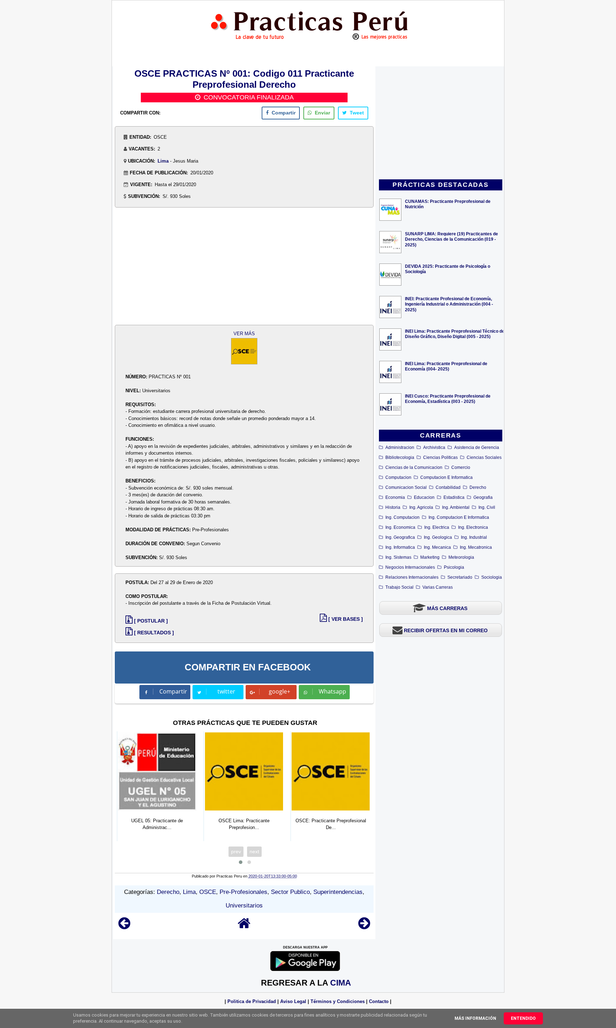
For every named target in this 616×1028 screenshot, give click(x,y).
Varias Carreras (437, 587)
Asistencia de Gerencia (476, 447)
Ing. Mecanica (437, 547)
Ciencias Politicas (440, 457)
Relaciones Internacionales (411, 577)
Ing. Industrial (474, 537)
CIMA (340, 982)
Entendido (523, 1018)
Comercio (460, 467)
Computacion (398, 477)
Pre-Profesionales (243, 892)
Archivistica (434, 447)
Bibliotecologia (399, 457)
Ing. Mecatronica (476, 547)
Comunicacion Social (406, 487)
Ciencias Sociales (484, 457)
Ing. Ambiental (455, 507)
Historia (392, 507)
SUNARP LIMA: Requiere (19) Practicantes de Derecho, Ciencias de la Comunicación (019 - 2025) (451, 239)
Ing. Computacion (402, 517)
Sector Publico (290, 892)
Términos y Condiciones (337, 1001)
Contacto (379, 1001)
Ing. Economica (400, 527)
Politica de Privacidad (251, 1001)
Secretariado (459, 577)
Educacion (424, 497)
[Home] (244, 926)
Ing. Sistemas (398, 557)
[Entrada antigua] (364, 926)
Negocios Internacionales (410, 567)
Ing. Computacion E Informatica (458, 517)
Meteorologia (461, 557)
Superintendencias (338, 892)
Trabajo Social (399, 587)
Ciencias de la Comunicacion (413, 467)
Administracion (399, 447)
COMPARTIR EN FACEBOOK (248, 667)
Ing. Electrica (436, 527)
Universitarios (244, 905)
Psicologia (454, 567)
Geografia (483, 497)
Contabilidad (448, 487)
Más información (475, 1018)
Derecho (477, 487)
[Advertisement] (440, 123)
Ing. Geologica (438, 537)
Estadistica (453, 497)
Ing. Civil (486, 507)
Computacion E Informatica (446, 477)
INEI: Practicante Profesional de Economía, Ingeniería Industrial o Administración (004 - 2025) (449, 304)
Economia (395, 497)
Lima (163, 161)
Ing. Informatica (400, 547)
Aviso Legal (293, 1001)
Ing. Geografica (400, 537)
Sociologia (491, 577)
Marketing (430, 557)
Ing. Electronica (473, 527)
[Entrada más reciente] (124, 926)
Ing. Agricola (421, 507)
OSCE (207, 892)
